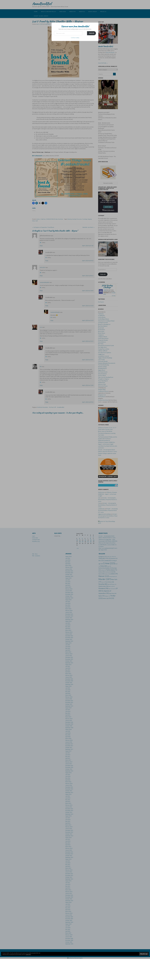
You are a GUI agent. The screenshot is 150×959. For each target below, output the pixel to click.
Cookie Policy (28, 954)
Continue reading (75, 37)
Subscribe (91, 33)
